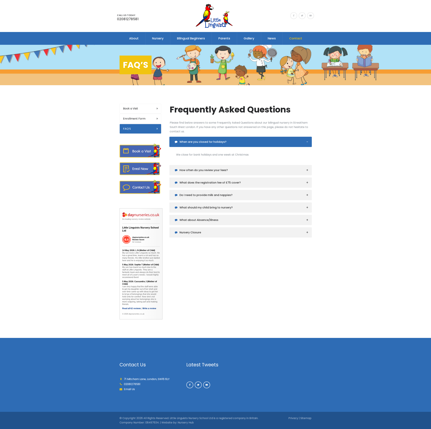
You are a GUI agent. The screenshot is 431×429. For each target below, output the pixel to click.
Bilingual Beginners (191, 38)
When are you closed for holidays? (202, 142)
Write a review (149, 308)
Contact (295, 38)
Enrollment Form (134, 119)
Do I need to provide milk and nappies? (206, 195)
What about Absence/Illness (198, 220)
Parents (224, 38)
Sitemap (305, 418)
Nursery (157, 38)
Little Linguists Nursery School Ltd (140, 229)
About (134, 38)
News (272, 38)
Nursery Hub (186, 422)
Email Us (129, 389)
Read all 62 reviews (131, 308)
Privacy (293, 418)
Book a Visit (130, 108)
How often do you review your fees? (203, 170)
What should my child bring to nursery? (206, 207)
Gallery (249, 38)
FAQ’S (127, 129)
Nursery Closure (190, 232)
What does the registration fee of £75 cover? (210, 183)
